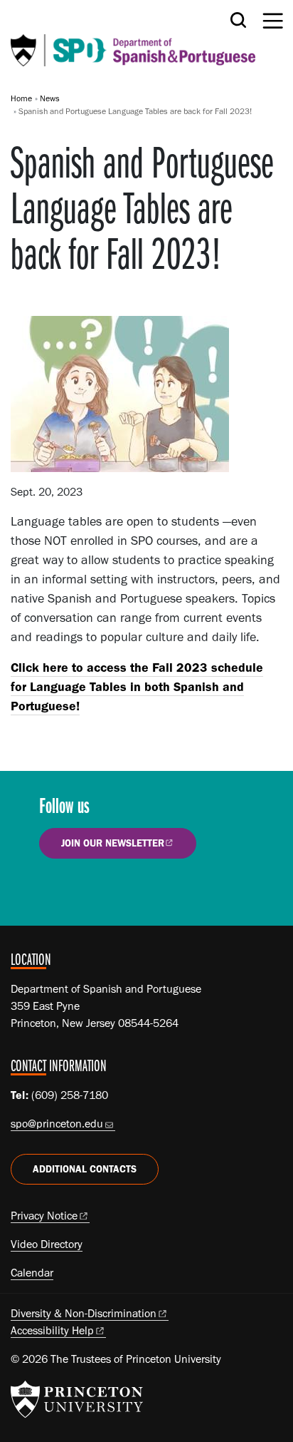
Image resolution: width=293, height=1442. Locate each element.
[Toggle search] (238, 20)
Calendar (32, 1272)
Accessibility (52, 1330)
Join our (112, 843)
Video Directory (46, 1244)
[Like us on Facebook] (58, 892)
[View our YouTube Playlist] (139, 892)
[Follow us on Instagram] (98, 892)
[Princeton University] (77, 1399)
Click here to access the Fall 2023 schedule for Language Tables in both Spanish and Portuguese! (137, 687)
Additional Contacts (85, 1169)
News (50, 98)
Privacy (44, 1215)
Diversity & (83, 1313)
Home (21, 98)
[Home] (133, 39)
